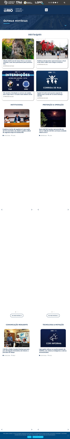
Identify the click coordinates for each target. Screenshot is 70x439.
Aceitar (29, 436)
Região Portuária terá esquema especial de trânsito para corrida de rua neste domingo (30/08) (50, 94)
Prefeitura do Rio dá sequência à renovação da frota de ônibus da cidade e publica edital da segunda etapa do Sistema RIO (17, 131)
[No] (68, 435)
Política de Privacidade (38, 436)
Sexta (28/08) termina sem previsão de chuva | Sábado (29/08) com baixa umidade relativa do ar (52, 131)
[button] (46, 9)
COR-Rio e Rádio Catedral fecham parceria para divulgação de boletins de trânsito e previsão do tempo (16, 351)
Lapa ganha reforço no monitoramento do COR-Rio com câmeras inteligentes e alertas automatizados (53, 351)
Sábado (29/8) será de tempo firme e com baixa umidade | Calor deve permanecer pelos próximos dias (17, 62)
